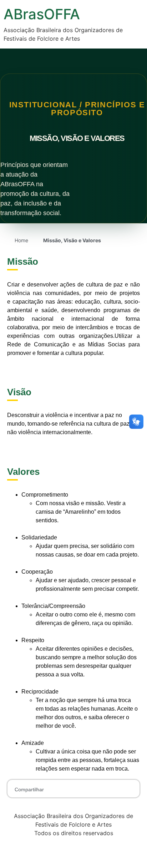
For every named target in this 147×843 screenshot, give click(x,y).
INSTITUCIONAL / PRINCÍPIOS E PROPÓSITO (77, 108)
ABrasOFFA (42, 14)
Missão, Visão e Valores (77, 138)
